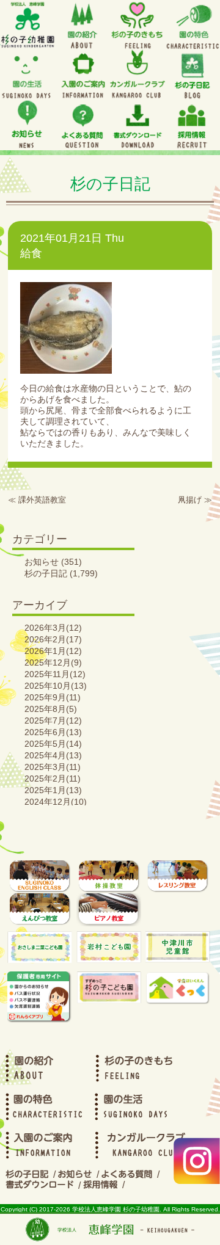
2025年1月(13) (53, 790)
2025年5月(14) (53, 744)
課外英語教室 (42, 499)
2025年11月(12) (55, 674)
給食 (31, 253)
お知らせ (41, 562)
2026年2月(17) (53, 639)
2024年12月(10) (55, 802)
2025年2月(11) (52, 778)
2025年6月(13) (53, 732)
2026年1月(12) (53, 651)
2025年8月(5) (50, 709)
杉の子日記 (45, 573)
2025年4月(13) (53, 755)
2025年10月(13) (55, 686)
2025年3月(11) (52, 767)
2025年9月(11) (52, 697)
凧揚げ (190, 499)
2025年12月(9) (53, 662)
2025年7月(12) (53, 720)
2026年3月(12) (53, 628)
